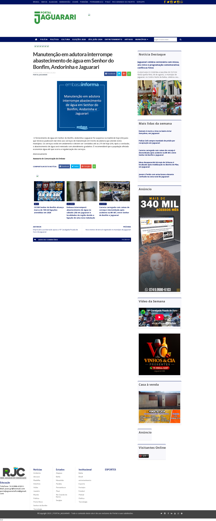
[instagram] (171, 2)
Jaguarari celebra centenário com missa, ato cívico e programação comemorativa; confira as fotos (158, 65)
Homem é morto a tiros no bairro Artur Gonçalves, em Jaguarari (155, 132)
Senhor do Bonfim (40, 505)
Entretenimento (113, 39)
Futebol (82, 491)
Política (54, 39)
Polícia (44, 39)
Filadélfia (36, 480)
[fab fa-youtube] (175, 513)
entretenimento (85, 480)
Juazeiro (36, 491)
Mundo (36, 495)
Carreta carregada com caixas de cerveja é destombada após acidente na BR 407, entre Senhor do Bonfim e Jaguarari (114, 211)
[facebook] (164, 2)
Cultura (65, 39)
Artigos (129, 39)
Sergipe (141, 2)
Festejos (82, 487)
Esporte (82, 484)
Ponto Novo (38, 502)
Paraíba (84, 2)
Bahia (44, 2)
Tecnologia (37, 509)
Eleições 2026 (79, 39)
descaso (36, 477)
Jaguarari (70, 204)
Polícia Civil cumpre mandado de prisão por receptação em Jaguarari (157, 141)
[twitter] (168, 2)
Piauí (107, 2)
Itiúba (35, 487)
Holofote (36, 484)
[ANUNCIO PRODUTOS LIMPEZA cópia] (41, 46)
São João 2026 (95, 39)
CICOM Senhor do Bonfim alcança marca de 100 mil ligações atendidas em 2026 (49, 210)
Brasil (36, 2)
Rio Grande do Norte (123, 2)
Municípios (140, 39)
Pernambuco (96, 2)
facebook (126, 240)
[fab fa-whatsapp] (181, 2)
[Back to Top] (181, 513)
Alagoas (53, 2)
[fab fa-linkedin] (171, 513)
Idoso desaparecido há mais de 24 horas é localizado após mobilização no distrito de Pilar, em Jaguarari (159, 164)
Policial (81, 495)
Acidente (103, 204)
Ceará (75, 2)
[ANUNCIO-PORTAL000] (37, 176)
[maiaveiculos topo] (38, 46)
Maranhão (64, 2)
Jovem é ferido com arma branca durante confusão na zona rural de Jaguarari (156, 175)
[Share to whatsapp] (129, 74)
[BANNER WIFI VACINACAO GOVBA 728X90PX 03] (89, 15)
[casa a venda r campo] (43, 46)
